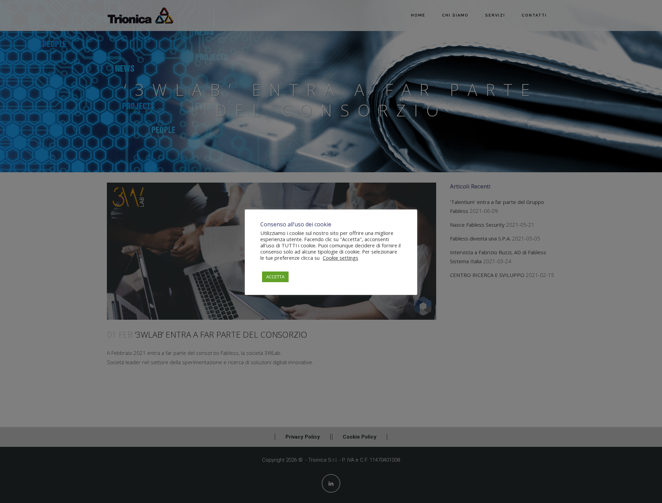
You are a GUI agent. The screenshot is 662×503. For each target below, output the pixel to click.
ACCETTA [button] (275, 277)
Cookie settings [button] (340, 257)
